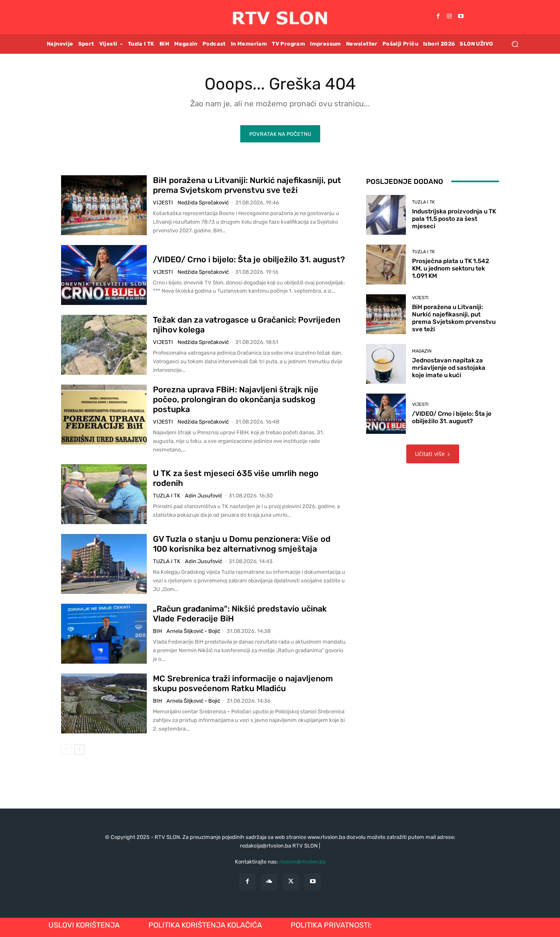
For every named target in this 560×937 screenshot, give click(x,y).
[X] (291, 882)
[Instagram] (449, 17)
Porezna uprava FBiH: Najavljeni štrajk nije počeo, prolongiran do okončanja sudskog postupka (236, 399)
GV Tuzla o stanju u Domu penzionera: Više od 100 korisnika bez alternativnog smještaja (241, 544)
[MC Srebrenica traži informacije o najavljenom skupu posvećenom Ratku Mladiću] (104, 703)
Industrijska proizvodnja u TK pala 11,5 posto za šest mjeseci (454, 219)
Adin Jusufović (203, 496)
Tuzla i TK (166, 495)
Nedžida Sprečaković (203, 202)
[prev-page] (66, 749)
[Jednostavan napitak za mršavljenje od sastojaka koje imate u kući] (386, 364)
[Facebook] (438, 17)
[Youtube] (461, 17)
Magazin (422, 351)
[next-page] (79, 749)
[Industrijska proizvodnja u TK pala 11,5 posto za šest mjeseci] (386, 215)
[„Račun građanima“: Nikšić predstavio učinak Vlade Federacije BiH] (104, 634)
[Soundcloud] (269, 882)
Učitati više (430, 454)
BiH (157, 631)
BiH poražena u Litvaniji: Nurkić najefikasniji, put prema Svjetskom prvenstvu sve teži (247, 185)
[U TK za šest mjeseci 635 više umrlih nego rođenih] (104, 494)
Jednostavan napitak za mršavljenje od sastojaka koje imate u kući (448, 368)
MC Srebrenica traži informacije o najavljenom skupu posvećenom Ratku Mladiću (243, 683)
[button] (514, 43)
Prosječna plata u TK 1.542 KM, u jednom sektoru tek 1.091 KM (450, 268)
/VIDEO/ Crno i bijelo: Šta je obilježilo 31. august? (249, 259)
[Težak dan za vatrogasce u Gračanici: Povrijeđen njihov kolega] (104, 345)
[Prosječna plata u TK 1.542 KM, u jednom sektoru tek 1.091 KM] (386, 264)
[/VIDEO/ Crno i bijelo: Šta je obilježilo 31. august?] (104, 275)
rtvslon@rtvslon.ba (302, 862)
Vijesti (163, 202)
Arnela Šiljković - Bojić (193, 631)
